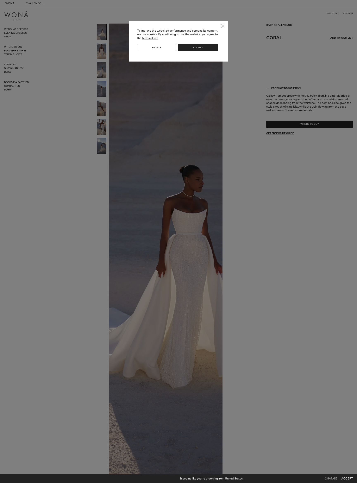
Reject (156, 47)
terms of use (150, 38)
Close (222, 26)
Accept (347, 479)
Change (331, 479)
